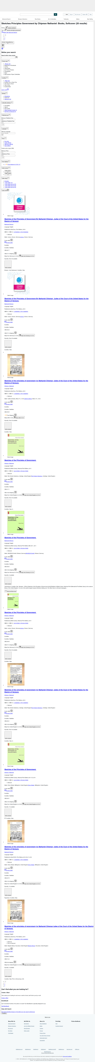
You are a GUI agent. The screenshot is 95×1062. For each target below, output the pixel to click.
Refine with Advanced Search (10, 32)
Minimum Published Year (7, 118)
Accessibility (42, 1040)
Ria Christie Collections (36, 476)
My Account (77, 14)
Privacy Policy (42, 1033)
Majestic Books (31, 946)
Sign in (71, 14)
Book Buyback (27, 1028)
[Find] (55, 14)
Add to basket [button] (8, 267)
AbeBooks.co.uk (19, 1049)
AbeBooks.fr (35, 1049)
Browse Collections (22, 19)
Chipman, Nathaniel (9, 386)
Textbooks (66, 19)
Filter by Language (5, 131)
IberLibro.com (69, 1049)
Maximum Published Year (8, 121)
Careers (41, 1028)
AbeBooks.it (43, 1049)
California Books (28, 398)
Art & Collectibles (52, 19)
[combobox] (7, 42)
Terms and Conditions (67, 1056)
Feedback (4, 1013)
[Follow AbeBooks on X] (72, 1026)
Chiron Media (31, 785)
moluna (22, 237)
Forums (41, 1030)
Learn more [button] (4, 190)
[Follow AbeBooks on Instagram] (72, 1028)
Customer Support (59, 1026)
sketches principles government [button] (13, 30)
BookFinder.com (47, 1052)
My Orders (10, 1030)
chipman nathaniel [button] (12, 27)
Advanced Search (6, 19)
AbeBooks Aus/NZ (52, 1049)
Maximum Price (6, 154)
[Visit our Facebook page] (72, 1024)
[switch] (4, 164)
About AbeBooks (43, 1023)
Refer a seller (26, 1030)
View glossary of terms (14, 1012)
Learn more (4, 89)
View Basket (10, 1033)
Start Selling (90, 19)
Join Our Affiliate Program (29, 1026)
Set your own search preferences (27, 1012)
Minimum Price (4, 151)
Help (91, 14)
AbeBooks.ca (61, 1049)
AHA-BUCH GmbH (30, 553)
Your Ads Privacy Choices (45, 1035)
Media (41, 1026)
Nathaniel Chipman (8, 224)
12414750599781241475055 (21, 471)
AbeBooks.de (28, 1049)
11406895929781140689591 (21, 311)
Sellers (77, 19)
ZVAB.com (77, 1049)
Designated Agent (43, 1038)
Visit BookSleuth (5, 1006)
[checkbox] (4, 64)
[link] (2, 49)
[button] (5, 35)
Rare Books (37, 19)
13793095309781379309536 (21, 232)
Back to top (47, 1017)
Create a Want (4, 998)
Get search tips (5, 1012)
